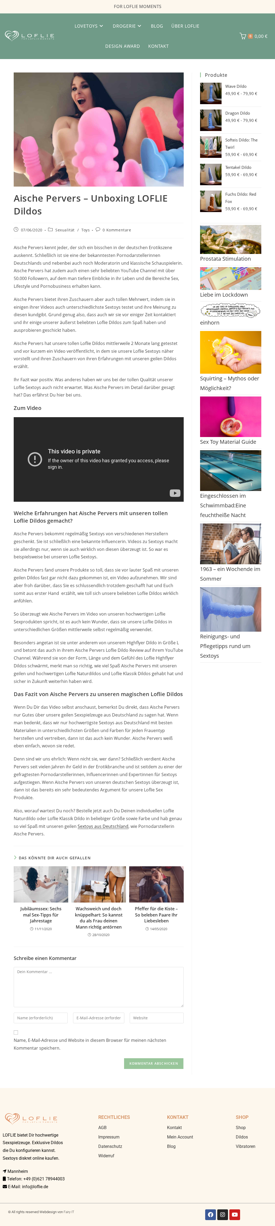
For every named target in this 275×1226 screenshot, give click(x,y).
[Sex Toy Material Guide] (230, 416)
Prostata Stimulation (225, 258)
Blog (171, 1146)
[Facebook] (210, 1214)
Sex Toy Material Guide (228, 441)
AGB (102, 1127)
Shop (241, 1127)
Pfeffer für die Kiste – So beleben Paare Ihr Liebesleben (156, 915)
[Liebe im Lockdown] (230, 278)
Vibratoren (245, 1146)
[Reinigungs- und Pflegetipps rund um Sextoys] (230, 609)
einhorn (209, 322)
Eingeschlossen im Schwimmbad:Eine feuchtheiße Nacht (223, 505)
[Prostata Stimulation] (230, 239)
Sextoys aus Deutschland (103, 826)
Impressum (109, 1137)
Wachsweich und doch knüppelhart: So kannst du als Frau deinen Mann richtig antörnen (98, 918)
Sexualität (65, 229)
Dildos (242, 1137)
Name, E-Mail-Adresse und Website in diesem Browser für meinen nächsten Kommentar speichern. (90, 1044)
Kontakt (174, 1127)
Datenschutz (110, 1146)
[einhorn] (230, 310)
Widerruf (106, 1155)
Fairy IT (69, 1212)
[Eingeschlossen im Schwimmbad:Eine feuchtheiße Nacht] (230, 470)
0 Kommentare (117, 229)
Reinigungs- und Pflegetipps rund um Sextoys (225, 646)
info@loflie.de (35, 1186)
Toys (85, 229)
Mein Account (180, 1137)
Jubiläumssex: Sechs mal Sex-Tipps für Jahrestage (40, 915)
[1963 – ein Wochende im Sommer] (230, 543)
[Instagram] (222, 1214)
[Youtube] (234, 1214)
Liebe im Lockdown (224, 294)
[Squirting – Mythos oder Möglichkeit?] (230, 352)
